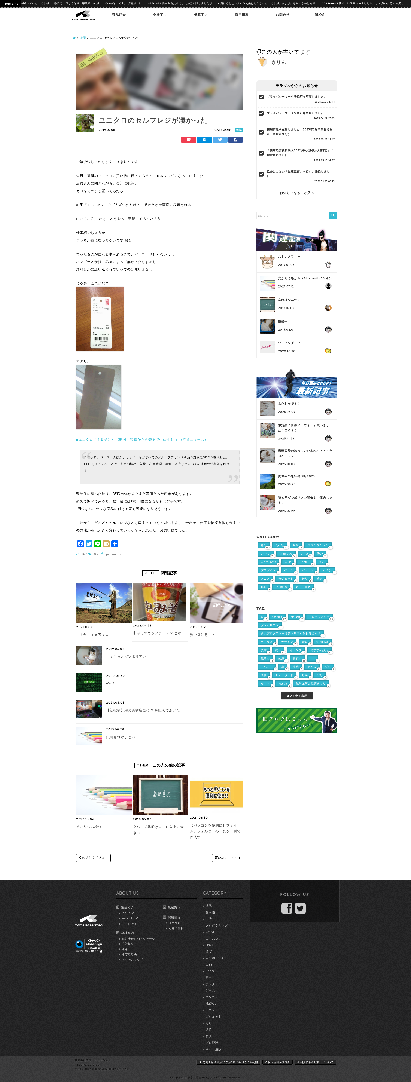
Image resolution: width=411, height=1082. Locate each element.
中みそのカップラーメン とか (157, 633)
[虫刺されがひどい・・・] (89, 736)
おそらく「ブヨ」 (94, 858)
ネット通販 (214, 1049)
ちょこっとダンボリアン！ (128, 656)
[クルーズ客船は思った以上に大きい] (161, 795)
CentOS (212, 971)
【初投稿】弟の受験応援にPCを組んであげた (143, 710)
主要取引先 (129, 954)
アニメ (210, 1010)
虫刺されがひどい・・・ (126, 737)
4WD (110, 683)
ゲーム (210, 990)
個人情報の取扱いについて (317, 1062)
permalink (113, 554)
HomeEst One (132, 918)
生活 (209, 919)
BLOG (320, 15)
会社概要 (128, 943)
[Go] (333, 215)
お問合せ (283, 15)
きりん (278, 62)
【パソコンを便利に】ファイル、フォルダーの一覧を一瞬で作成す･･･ (215, 831)
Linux (210, 945)
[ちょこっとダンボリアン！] (89, 655)
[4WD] (89, 682)
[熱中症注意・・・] (218, 603)
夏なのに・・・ (226, 858)
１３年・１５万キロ (92, 634)
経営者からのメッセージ (138, 938)
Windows (213, 938)
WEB (209, 964)
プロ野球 (212, 1043)
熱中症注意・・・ (204, 634)
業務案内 (201, 15)
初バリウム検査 (89, 827)
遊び (209, 951)
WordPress (214, 958)
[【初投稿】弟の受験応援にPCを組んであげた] (89, 709)
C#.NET (211, 932)
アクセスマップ (132, 959)
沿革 (125, 949)
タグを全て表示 (296, 695)
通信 (209, 1030)
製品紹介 (119, 15)
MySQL (211, 1003)
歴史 (209, 978)
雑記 (239, 129)
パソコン (212, 997)
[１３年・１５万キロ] (104, 603)
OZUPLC (128, 913)
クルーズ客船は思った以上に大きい (158, 830)
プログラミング (217, 925)
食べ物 (210, 912)
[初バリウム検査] (104, 795)
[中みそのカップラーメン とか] (159, 602)
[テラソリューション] (83, 20)
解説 (209, 1036)
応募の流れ (176, 928)
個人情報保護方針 (279, 1062)
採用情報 (242, 15)
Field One (129, 923)
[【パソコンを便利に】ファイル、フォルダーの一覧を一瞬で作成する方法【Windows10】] (216, 794)
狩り (209, 1023)
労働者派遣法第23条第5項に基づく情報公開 (230, 1062)
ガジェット (214, 1016)
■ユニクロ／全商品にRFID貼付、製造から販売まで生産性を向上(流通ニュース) (141, 439)
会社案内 (160, 15)
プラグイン (214, 984)
